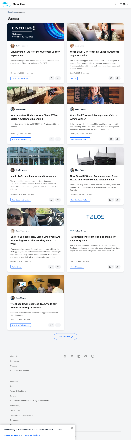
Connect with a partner (19, 371)
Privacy (13, 396)
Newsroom (14, 420)
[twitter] (72, 356)
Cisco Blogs (19, 4)
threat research (77, 267)
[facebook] (65, 356)
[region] (37, 432)
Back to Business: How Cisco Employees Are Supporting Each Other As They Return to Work (35, 240)
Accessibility (15, 406)
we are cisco (16, 267)
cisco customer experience (21, 78)
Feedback (14, 381)
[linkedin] (79, 356)
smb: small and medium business (21, 139)
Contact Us (14, 361)
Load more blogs (65, 336)
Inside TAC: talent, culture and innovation (33, 176)
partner (73, 78)
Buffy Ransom (22, 46)
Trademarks (15, 410)
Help (12, 386)
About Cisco (15, 356)
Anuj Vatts (79, 46)
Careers (13, 366)
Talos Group (80, 231)
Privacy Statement (12, 435)
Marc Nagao (21, 109)
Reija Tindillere (22, 231)
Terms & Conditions (18, 391)
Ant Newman (21, 170)
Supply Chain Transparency (21, 415)
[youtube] (85, 356)
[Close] (72, 428)
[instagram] (92, 356)
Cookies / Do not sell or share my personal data (29, 401)
